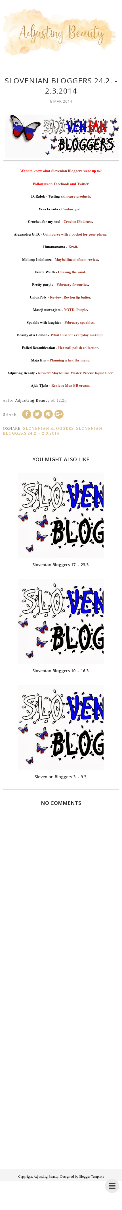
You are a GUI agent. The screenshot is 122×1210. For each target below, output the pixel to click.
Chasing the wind (71, 271)
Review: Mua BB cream (70, 385)
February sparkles (79, 322)
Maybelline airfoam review (76, 259)
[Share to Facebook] (26, 414)
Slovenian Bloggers (66, 170)
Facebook (61, 183)
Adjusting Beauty (46, 1177)
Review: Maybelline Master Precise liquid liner (75, 372)
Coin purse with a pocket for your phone (74, 234)
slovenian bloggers (48, 428)
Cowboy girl (71, 208)
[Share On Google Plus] (59, 414)
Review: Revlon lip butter (70, 297)
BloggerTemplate (91, 1177)
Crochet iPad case (78, 221)
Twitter (83, 183)
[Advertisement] (61, 1094)
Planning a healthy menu (69, 360)
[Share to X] (37, 414)
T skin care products (69, 196)
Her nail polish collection (78, 347)
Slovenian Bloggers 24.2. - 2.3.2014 (52, 431)
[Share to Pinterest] (48, 414)
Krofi (72, 246)
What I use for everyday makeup (76, 334)
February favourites (72, 284)
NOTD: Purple (75, 309)
